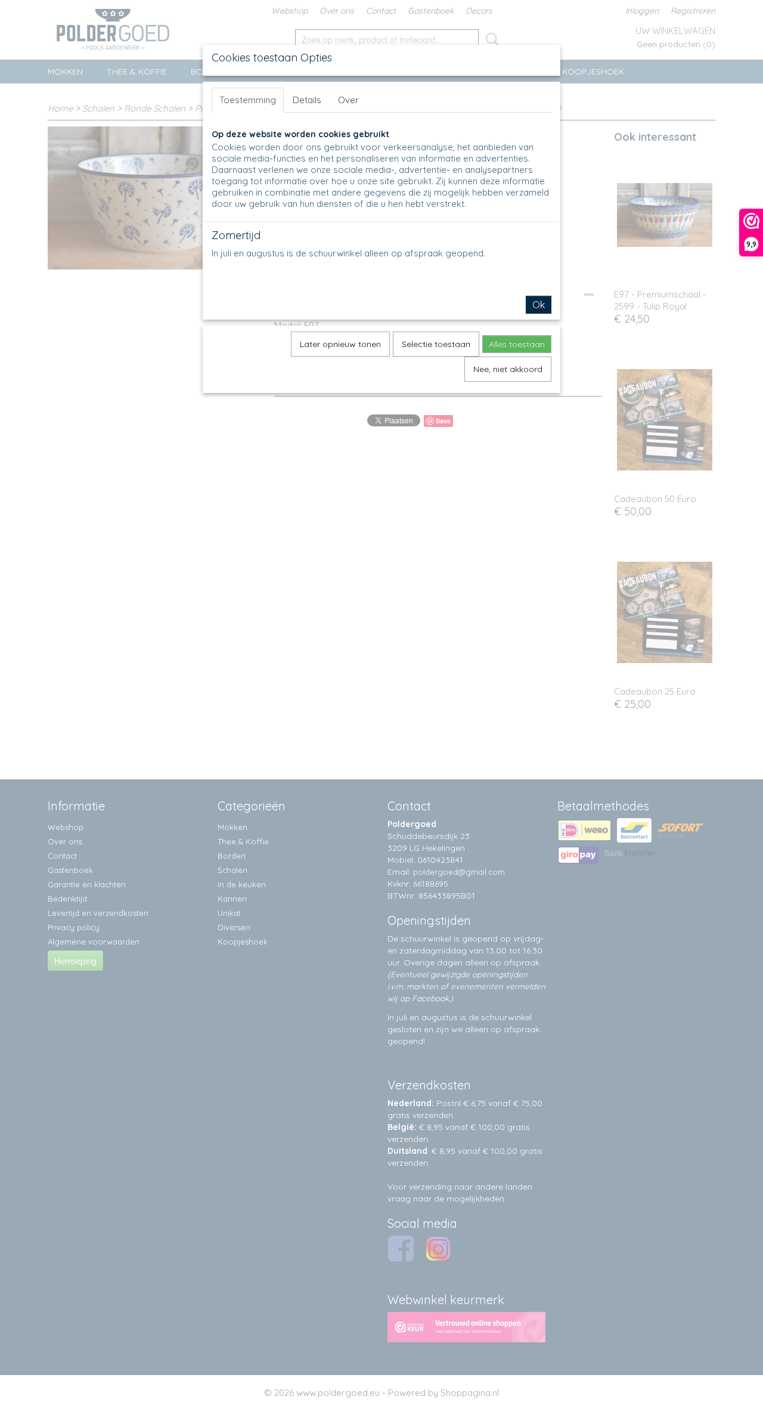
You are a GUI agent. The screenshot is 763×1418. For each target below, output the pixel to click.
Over (348, 100)
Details (307, 100)
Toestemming (247, 100)
